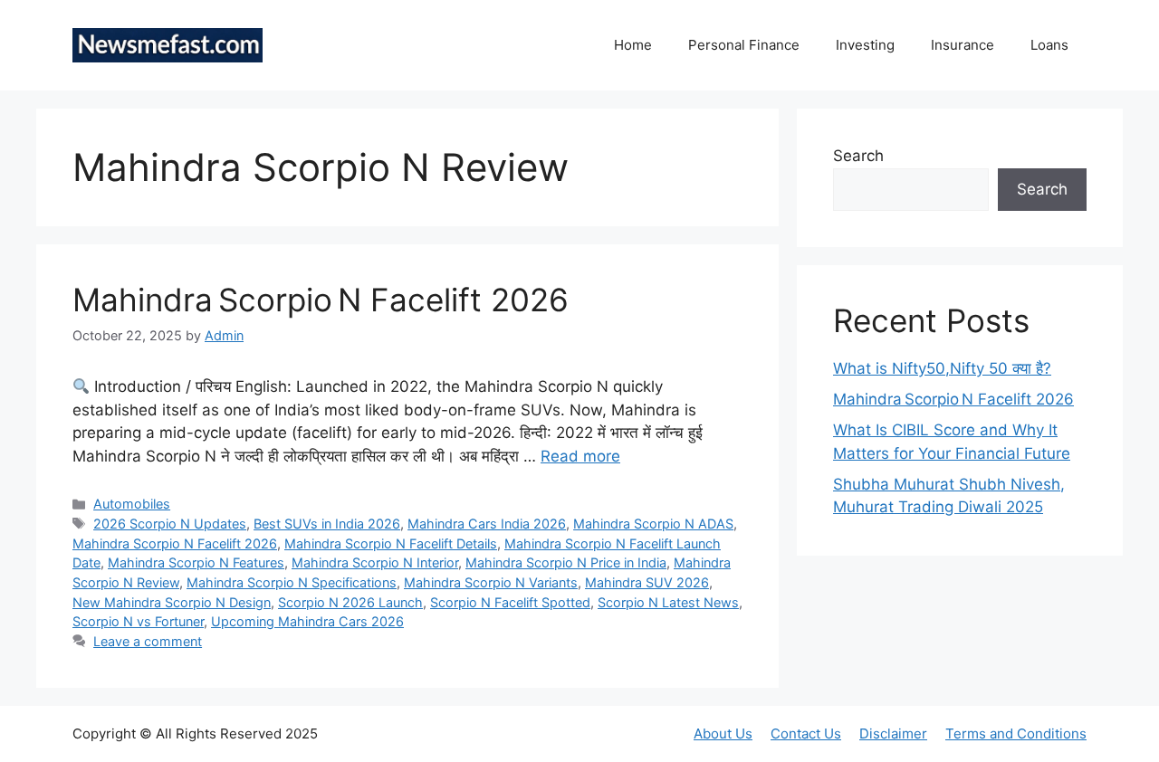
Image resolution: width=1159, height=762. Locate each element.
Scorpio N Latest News (668, 602)
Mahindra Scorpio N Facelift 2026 (320, 300)
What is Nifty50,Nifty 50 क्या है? (942, 368)
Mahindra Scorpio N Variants (491, 582)
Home (633, 44)
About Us (723, 733)
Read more (580, 456)
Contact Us (806, 733)
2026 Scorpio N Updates (169, 523)
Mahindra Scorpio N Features (196, 562)
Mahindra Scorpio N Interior (375, 562)
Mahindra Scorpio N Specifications (292, 582)
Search (858, 156)
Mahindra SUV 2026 (647, 582)
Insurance (962, 44)
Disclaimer (893, 733)
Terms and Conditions (1016, 733)
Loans (1049, 44)
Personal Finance (744, 44)
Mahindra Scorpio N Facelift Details (390, 543)
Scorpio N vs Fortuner (138, 621)
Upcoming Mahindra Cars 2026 (307, 621)
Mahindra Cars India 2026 (486, 523)
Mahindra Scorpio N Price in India (565, 562)
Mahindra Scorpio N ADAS (653, 523)
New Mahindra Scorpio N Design (171, 602)
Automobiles (131, 503)
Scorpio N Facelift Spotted (510, 602)
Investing (865, 44)
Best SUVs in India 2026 (327, 523)
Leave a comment (147, 641)
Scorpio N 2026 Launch (350, 602)
